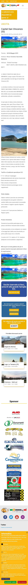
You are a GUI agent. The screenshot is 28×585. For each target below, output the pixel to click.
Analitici (5, 562)
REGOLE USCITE (14, 313)
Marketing (5, 572)
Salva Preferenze (5, 578)
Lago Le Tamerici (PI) (11, 364)
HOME (2, 1)
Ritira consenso (22, 582)
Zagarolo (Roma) (10, 347)
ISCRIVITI (14, 326)
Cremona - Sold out (10, 382)
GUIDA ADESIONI (14, 310)
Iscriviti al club (14, 292)
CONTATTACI (13, 1)
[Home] (9, 5)
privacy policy (13, 541)
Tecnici (5, 552)
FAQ (7, 1)
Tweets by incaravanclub (6, 527)
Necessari (5, 544)
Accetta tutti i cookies (10, 582)
